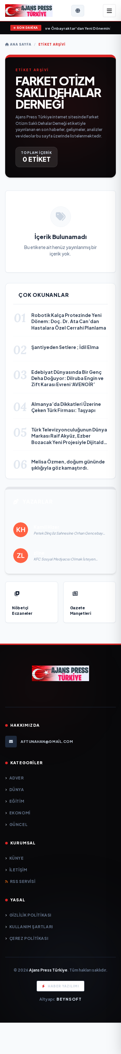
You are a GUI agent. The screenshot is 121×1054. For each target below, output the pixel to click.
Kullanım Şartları (31, 926)
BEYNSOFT (69, 999)
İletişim (18, 869)
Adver (16, 778)
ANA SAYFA (20, 44)
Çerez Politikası (28, 938)
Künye (16, 858)
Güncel (18, 824)
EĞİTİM (16, 801)
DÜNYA (16, 789)
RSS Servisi (22, 881)
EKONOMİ (19, 812)
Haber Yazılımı (63, 986)
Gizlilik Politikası (30, 915)
